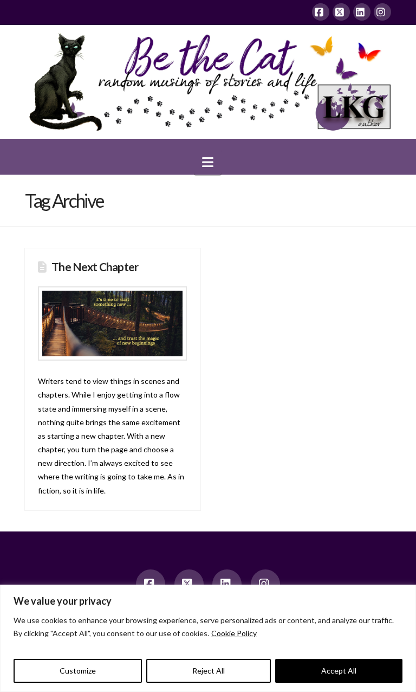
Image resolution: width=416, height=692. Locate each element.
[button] (208, 162)
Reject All (208, 670)
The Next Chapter (94, 266)
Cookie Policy (234, 633)
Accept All (338, 670)
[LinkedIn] (361, 12)
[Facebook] (320, 12)
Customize (78, 670)
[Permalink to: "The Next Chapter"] (112, 323)
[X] (341, 12)
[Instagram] (382, 12)
